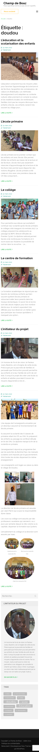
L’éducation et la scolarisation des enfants (18, 42)
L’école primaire (12, 121)
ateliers (8, 693)
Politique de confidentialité (10, 743)
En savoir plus (10, 677)
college (21, 697)
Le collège (8, 189)
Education (25, 705)
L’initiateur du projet (14, 329)
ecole (25, 702)
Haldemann (7, 50)
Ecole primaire (9, 706)
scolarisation (9, 714)
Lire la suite (6, 113)
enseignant (9, 710)
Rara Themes (26, 746)
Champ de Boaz (15, 3)
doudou (11, 701)
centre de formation (20, 693)
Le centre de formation (17, 258)
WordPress (21, 749)
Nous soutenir (9, 11)
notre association (21, 710)
